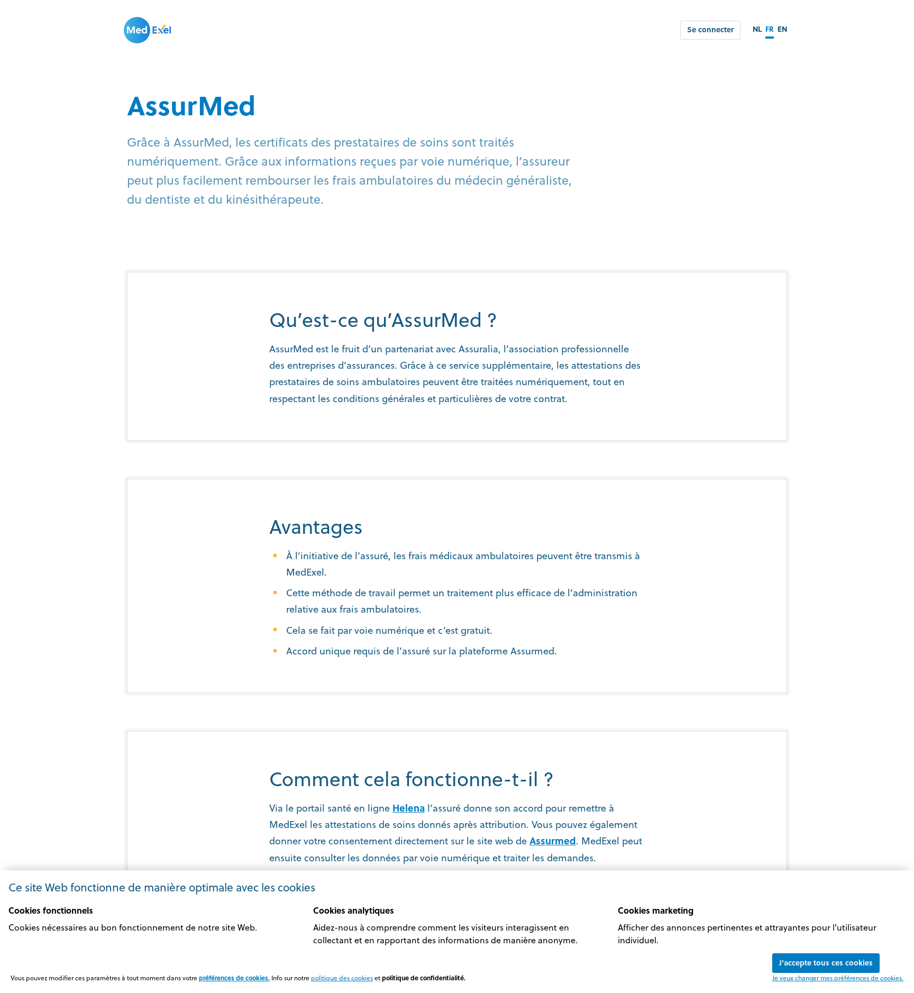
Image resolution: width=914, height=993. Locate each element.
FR (769, 28)
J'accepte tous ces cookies (826, 962)
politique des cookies (342, 977)
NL (757, 28)
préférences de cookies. (234, 977)
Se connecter (710, 29)
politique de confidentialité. (423, 977)
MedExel (147, 30)
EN (782, 28)
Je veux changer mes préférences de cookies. (837, 977)
